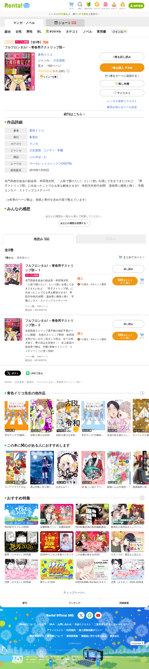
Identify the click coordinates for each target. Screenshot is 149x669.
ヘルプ (42, 624)
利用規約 (71, 630)
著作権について (55, 636)
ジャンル (117, 31)
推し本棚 (123, 83)
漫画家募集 (72, 636)
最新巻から (23, 257)
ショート (67, 22)
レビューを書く (51, 76)
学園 (60, 150)
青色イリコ (45, 54)
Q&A (52, 624)
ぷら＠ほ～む (38, 157)
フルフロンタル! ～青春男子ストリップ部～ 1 (49, 267)
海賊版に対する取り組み (94, 636)
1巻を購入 (122, 68)
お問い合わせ (65, 624)
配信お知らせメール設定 (122, 107)
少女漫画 (59, 60)
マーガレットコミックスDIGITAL (50, 163)
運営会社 (114, 636)
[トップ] (13, 5)
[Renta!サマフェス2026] (26, 5)
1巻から (9, 257)
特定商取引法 (37, 636)
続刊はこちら (73, 114)
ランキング (74, 603)
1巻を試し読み (122, 57)
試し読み (128, 269)
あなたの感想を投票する (73, 223)
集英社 (33, 137)
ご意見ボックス (102, 624)
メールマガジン (121, 624)
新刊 (25, 603)
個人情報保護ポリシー (90, 630)
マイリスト (124, 93)
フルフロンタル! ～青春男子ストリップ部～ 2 (49, 322)
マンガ (33, 143)
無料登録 (138, 5)
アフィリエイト (55, 630)
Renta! (8, 381)
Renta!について (27, 624)
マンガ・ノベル (24, 22)
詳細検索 (124, 603)
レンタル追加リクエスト (122, 101)
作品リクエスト (83, 624)
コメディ (49, 150)
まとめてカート (132, 257)
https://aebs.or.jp (33, 662)
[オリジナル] (53, 31)
